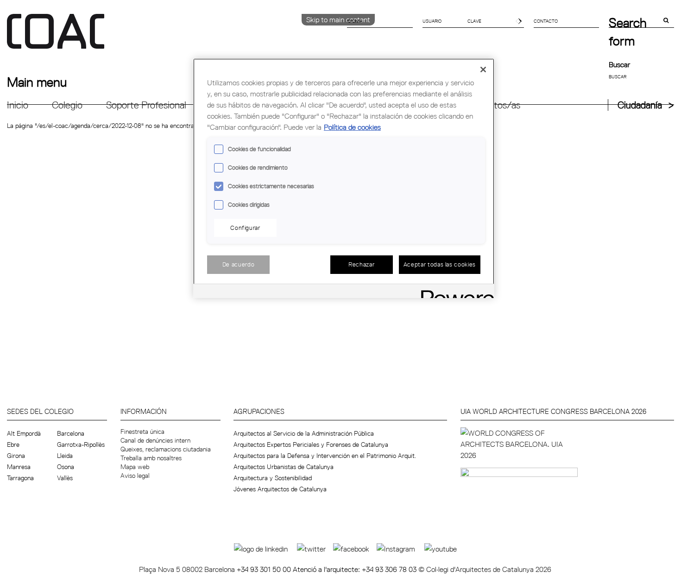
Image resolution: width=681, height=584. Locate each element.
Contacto (546, 21)
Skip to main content (338, 19)
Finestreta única (142, 431)
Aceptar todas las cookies (440, 264)
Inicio (17, 105)
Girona (16, 455)
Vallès (65, 478)
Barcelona (70, 433)
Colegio (67, 105)
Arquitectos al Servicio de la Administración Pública (303, 433)
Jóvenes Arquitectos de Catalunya (280, 489)
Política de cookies (352, 127)
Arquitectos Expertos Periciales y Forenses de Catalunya (310, 444)
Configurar (245, 227)
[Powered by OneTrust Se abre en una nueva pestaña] (454, 292)
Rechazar (361, 264)
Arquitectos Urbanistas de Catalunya (283, 467)
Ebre (13, 444)
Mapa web (134, 467)
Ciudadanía (640, 105)
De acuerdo (238, 264)
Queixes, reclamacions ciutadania (165, 449)
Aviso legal (135, 475)
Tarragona (20, 478)
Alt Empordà (24, 433)
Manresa (19, 467)
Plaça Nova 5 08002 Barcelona (188, 569)
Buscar (619, 64)
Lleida (65, 455)
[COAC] (173, 36)
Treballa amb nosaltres (151, 458)
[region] (343, 178)
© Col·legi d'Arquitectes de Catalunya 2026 (484, 569)
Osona (65, 467)
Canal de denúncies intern (155, 440)
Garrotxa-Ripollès (81, 444)
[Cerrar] (483, 69)
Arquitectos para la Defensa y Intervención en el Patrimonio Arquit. (324, 455)
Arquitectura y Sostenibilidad (272, 478)
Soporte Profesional (146, 105)
